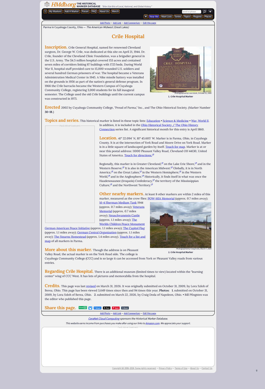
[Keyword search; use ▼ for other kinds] (204, 12)
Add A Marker (72, 11)
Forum (85, 11)
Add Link (117, 22)
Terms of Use (181, 368)
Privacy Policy (165, 368)
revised (91, 286)
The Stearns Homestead (70, 236)
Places (208, 16)
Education (153, 121)
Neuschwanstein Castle (124, 215)
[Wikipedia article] (162, 164)
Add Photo (105, 22)
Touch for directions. (138, 155)
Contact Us (207, 368)
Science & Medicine (176, 121)
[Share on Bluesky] (90, 308)
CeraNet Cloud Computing (103, 318)
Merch (115, 11)
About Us (104, 11)
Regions (197, 16)
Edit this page (149, 22)
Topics (187, 16)
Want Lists (166, 16)
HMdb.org (63, 4)
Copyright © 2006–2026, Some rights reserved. (134, 368)
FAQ (94, 11)
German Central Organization (97, 232)
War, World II (200, 121)
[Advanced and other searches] (210, 12)
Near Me (154, 16)
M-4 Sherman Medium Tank (118, 202)
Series (178, 16)
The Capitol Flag (134, 228)
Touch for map (175, 147)
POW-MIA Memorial (161, 198)
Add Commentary (132, 22)
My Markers (55, 11)
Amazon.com (152, 323)
